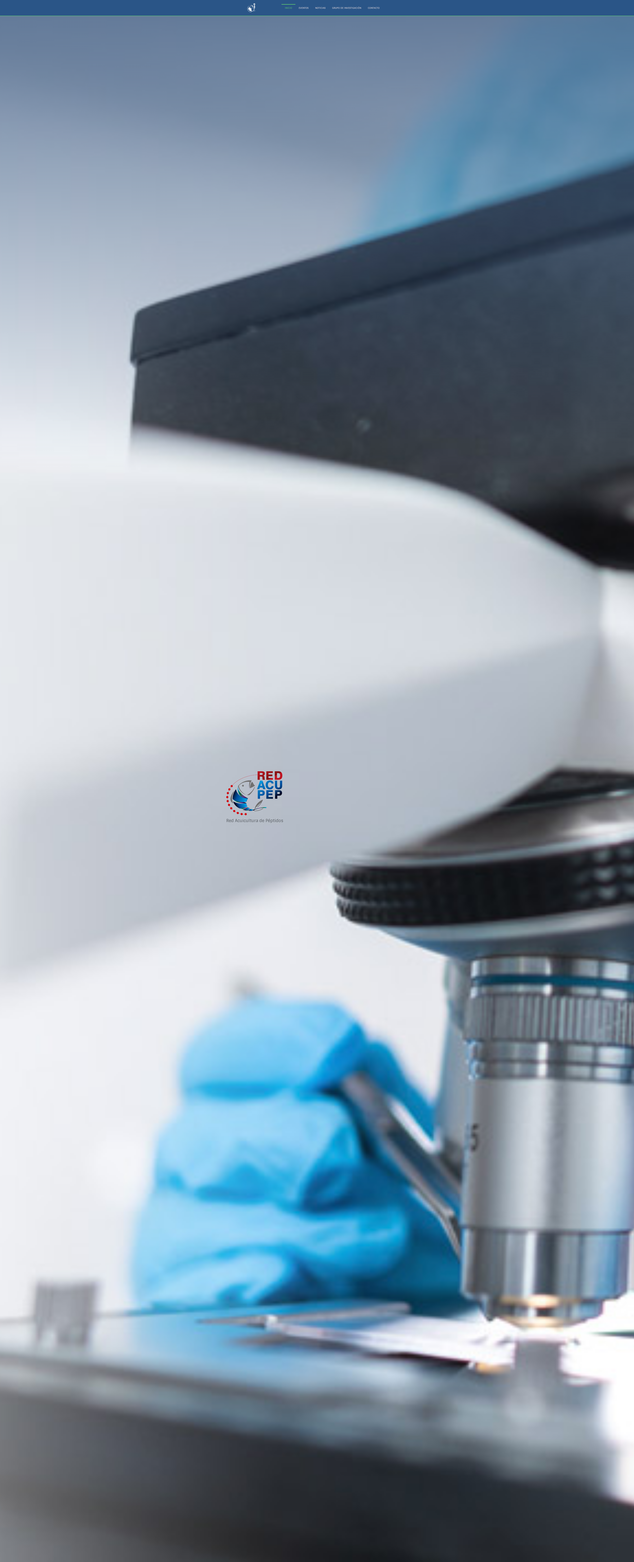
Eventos (304, 7)
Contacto (374, 7)
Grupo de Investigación (346, 7)
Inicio (288, 7)
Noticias (320, 7)
